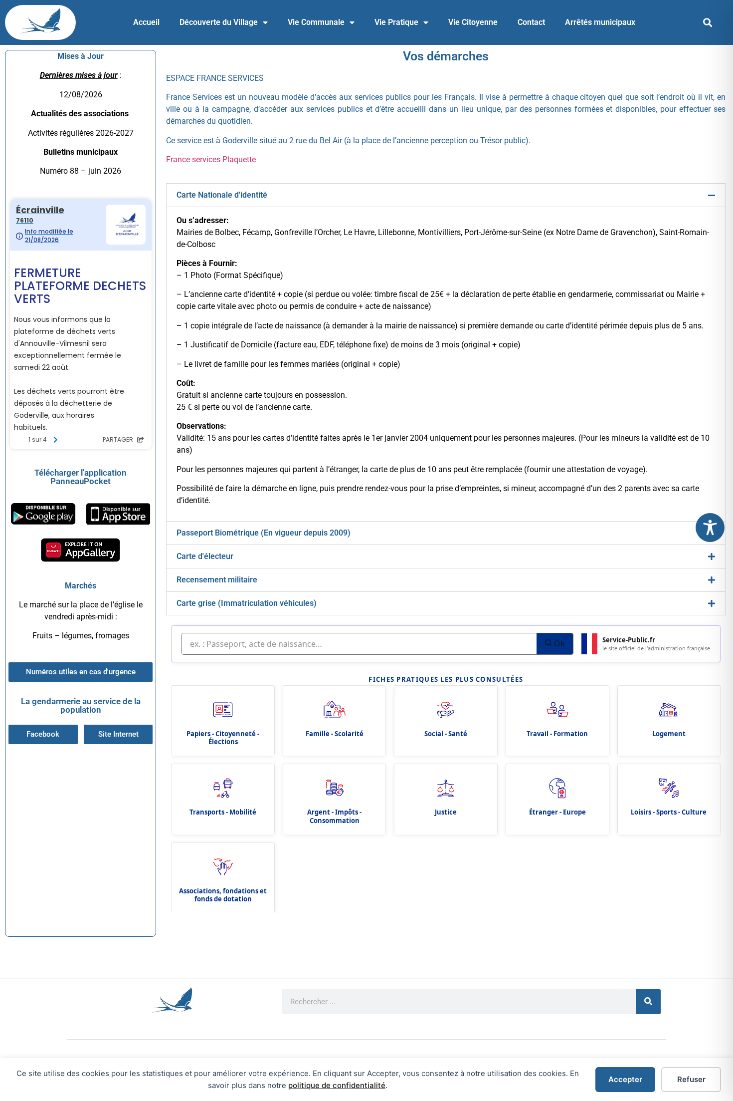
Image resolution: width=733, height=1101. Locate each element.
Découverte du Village (219, 22)
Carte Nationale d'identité (222, 195)
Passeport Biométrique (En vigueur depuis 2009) (264, 533)
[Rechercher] (648, 1001)
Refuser (691, 1079)
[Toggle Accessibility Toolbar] (710, 527)
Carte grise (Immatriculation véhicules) (247, 603)
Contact (531, 22)
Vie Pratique (396, 22)
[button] (708, 22)
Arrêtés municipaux (600, 22)
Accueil (146, 22)
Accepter (625, 1079)
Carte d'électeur (205, 556)
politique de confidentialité (336, 1085)
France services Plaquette (211, 159)
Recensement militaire (217, 579)
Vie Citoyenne (473, 22)
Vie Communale (316, 22)
